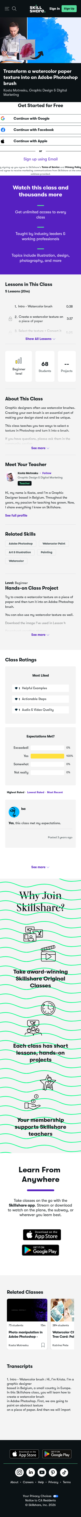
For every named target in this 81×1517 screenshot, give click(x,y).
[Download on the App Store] (40, 1235)
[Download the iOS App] (24, 1454)
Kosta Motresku (34, 473)
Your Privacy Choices (37, 1496)
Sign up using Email (41, 159)
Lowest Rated (35, 792)
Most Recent (54, 792)
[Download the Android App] (56, 1454)
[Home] (37, 9)
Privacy (53, 1482)
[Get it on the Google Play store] (40, 1250)
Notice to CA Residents (40, 1500)
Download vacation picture (26, 631)
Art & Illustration (20, 552)
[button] (7, 8)
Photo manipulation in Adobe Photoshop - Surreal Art (26, 1336)
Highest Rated (15, 792)
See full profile (16, 515)
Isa (23, 809)
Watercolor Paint (54, 543)
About (14, 1482)
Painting (46, 552)
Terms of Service (51, 167)
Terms (67, 1482)
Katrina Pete (60, 1345)
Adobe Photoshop (21, 543)
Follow (46, 472)
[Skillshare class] (27, 1310)
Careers (28, 1482)
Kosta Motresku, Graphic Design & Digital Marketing (35, 92)
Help (41, 1482)
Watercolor (16, 560)
